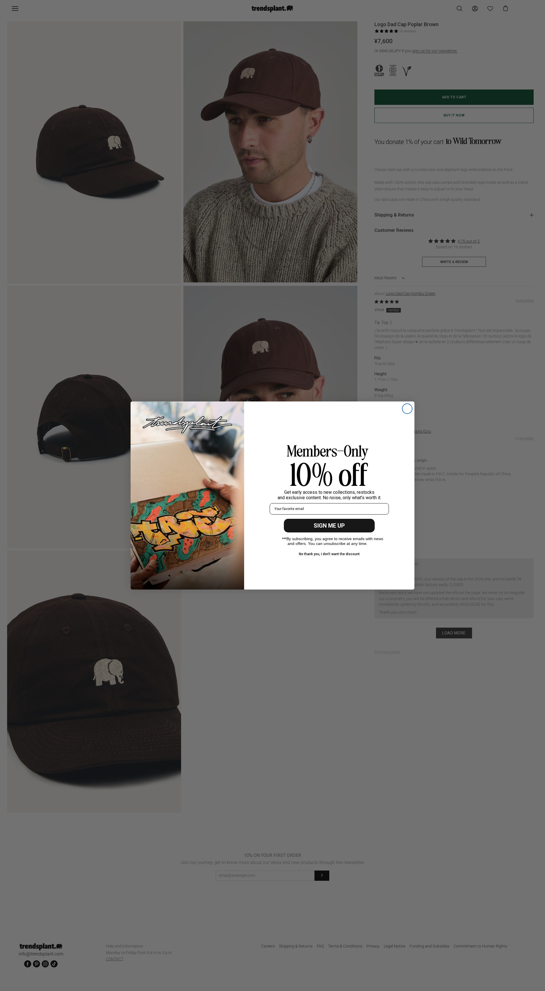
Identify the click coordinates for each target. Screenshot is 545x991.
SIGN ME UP (329, 525)
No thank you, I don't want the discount (329, 554)
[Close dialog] (407, 409)
